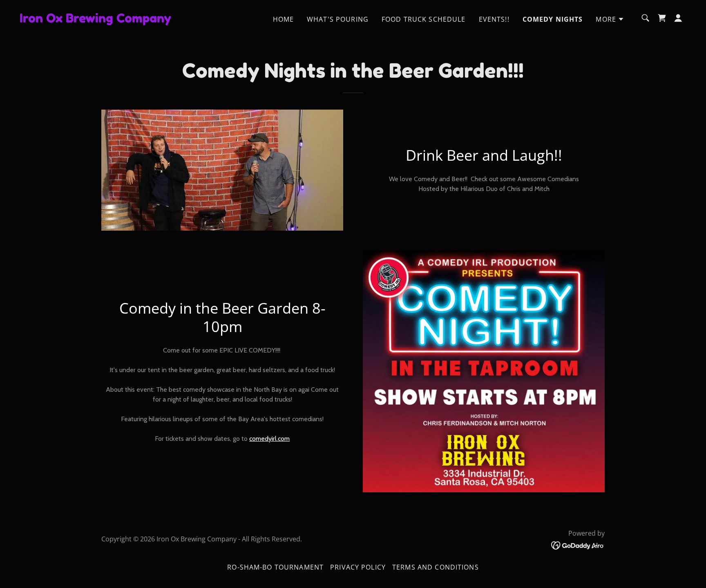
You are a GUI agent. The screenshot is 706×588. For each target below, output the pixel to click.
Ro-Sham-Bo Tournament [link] (275, 567)
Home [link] (283, 19)
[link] (95, 20)
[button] (610, 19)
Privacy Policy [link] (358, 567)
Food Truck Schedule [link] (424, 19)
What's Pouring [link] (338, 19)
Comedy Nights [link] (553, 19)
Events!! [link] (494, 19)
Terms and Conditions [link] (435, 567)
